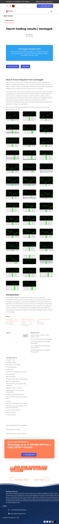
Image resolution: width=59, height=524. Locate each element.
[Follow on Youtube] (13, 6)
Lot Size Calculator (11, 414)
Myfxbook (8, 104)
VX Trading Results (11, 367)
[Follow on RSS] (52, 522)
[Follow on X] (47, 522)
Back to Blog (8, 16)
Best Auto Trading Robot (13, 381)
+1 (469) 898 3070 (45, 6)
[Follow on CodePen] (55, 522)
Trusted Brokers (10, 374)
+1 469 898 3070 (29, 455)
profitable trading (24, 468)
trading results (39, 468)
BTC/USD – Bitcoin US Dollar (14, 388)
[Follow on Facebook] (7, 6)
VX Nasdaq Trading (11, 362)
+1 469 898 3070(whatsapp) (18, 510)
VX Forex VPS (9, 369)
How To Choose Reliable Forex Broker (16, 372)
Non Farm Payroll (11, 376)
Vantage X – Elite (10, 360)
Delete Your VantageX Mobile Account (16, 403)
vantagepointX (17, 470)
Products (8, 401)
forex (24, 467)
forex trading (34, 467)
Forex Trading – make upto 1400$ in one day (12, 320)
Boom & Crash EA (11, 412)
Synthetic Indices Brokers (13, 410)
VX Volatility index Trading (13, 364)
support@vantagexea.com (45, 1)
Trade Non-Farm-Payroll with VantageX (16, 379)
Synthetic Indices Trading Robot (15, 394)
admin (30, 34)
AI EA (17, 467)
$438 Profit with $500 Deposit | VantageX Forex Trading (28, 321)
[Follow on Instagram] (10, 6)
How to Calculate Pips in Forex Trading (41, 339)
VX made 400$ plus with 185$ (43, 320)
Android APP (12, 66)
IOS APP (25, 66)
